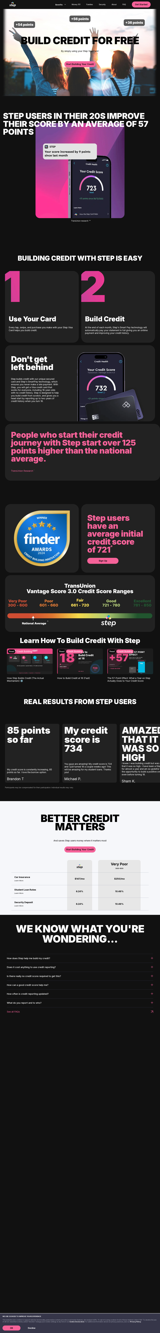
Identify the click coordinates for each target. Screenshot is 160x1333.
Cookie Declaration (76, 1322)
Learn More (18, 881)
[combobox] (60, 4)
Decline (31, 1328)
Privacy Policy (135, 1322)
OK (11, 1328)
